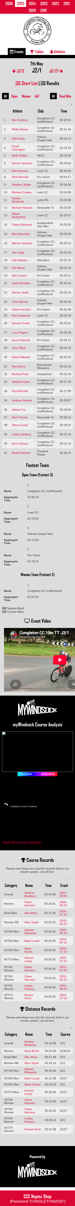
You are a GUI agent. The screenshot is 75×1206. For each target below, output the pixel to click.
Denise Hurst (28, 996)
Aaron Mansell (21, 340)
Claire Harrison (21, 309)
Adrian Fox (19, 409)
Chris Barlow (20, 301)
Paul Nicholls (20, 391)
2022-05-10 (63, 941)
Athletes (59, 51)
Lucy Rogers (20, 332)
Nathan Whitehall (17, 200)
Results (52, 83)
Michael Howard (22, 207)
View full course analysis (21, 842)
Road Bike (65, 96)
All (5, 96)
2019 (43, 10)
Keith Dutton (19, 155)
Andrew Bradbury (30, 894)
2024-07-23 (63, 950)
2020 (32, 10)
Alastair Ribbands (30, 931)
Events (19, 51)
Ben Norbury (20, 120)
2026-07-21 (63, 913)
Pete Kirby (18, 138)
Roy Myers (18, 366)
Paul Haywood (21, 315)
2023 (43, 3)
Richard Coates (21, 192)
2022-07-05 (63, 968)
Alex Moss (30, 913)
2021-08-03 (63, 894)
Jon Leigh (18, 252)
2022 (55, 3)
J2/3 (20, 70)
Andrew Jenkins (22, 400)
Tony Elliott (18, 347)
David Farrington (18, 148)
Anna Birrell (31, 1050)
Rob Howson (20, 170)
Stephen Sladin (21, 184)
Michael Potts (20, 374)
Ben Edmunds (21, 234)
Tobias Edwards (22, 224)
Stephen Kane (21, 381)
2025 (20, 3)
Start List (29, 83)
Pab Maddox (20, 260)
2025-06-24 (63, 922)
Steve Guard (20, 425)
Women (26, 96)
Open (14, 96)
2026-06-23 (63, 903)
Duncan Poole (21, 323)
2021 (66, 3)
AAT (37, 96)
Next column (71, 104)
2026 (9, 3)
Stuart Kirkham (21, 452)
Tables (39, 51)
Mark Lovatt (31, 940)
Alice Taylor (31, 922)
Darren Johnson (22, 163)
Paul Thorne (19, 417)
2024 (32, 3)
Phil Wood (18, 267)
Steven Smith (20, 292)
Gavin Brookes (21, 283)
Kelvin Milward (21, 357)
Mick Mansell (20, 177)
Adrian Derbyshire (19, 215)
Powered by (37, 1156)
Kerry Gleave (20, 443)
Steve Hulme (28, 950)
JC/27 (54, 70)
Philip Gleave (20, 129)
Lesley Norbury (21, 434)
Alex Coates (19, 275)
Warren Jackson (22, 243)
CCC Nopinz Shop (37, 1198)
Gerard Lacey (28, 959)
